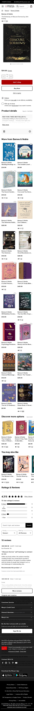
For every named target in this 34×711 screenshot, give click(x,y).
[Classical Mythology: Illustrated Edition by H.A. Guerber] (9, 362)
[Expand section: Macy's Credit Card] (17, 607)
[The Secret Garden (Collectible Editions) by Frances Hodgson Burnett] (9, 179)
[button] (17, 45)
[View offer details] (17, 131)
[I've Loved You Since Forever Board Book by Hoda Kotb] (25, 179)
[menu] (3, 6)
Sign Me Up (17, 631)
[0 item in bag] (31, 6)
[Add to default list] (15, 144)
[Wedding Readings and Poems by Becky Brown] (9, 152)
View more (5, 124)
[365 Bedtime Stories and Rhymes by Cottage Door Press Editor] (9, 301)
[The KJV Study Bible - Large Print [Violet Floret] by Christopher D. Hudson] (25, 271)
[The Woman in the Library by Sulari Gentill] (9, 464)
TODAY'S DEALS (6, 2)
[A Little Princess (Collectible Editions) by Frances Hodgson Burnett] (9, 271)
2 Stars (4, 514)
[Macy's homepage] (2, 10)
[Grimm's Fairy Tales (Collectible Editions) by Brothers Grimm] (21, 427)
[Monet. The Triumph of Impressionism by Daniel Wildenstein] (25, 362)
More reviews (17, 591)
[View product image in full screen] (4, 59)
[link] (9, 165)
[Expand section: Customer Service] (17, 602)
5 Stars (4, 504)
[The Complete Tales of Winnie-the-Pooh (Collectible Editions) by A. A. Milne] (8, 427)
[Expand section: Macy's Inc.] (17, 617)
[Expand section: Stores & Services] (17, 612)
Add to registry (17, 93)
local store (15, 105)
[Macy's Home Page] (9, 6)
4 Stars (3, 507)
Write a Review (28, 496)
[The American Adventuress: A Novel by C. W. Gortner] (9, 240)
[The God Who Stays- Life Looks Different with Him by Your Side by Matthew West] (25, 301)
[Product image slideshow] (17, 45)
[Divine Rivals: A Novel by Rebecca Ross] (25, 393)
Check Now (23, 651)
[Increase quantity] (11, 76)
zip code (13, 100)
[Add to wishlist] (29, 26)
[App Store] (7, 675)
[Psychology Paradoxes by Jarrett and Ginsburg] (9, 332)
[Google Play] (21, 675)
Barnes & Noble (15, 10)
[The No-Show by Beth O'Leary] (23, 464)
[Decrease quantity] (3, 76)
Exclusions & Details (13, 651)
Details (10, 70)
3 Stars (4, 511)
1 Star (4, 517)
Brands (7, 10)
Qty (7, 74)
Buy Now (17, 88)
